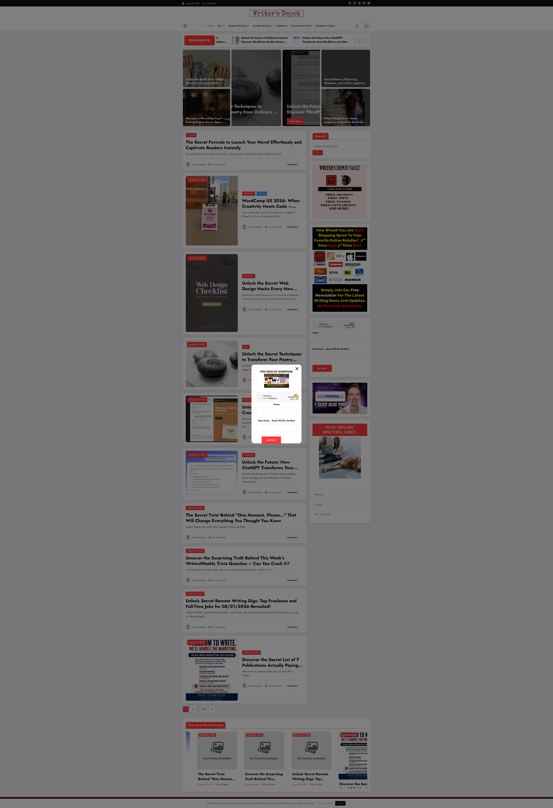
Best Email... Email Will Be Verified (276, 420)
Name (276, 404)
